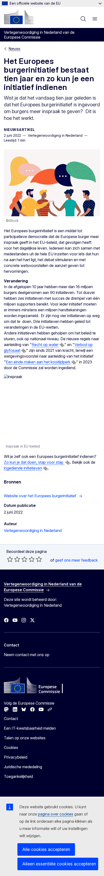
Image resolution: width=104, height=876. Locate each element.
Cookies (11, 747)
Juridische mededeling (23, 766)
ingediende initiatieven (23, 468)
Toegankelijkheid (18, 776)
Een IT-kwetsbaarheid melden (30, 728)
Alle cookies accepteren (46, 849)
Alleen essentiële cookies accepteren (59, 863)
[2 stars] (13, 559)
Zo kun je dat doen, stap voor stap (34, 462)
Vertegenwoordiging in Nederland (33, 530)
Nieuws (14, 49)
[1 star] (10, 559)
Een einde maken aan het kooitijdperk (38, 362)
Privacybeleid (15, 757)
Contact (11, 718)
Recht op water (45, 344)
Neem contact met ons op (26, 654)
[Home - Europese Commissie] (18, 17)
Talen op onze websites (24, 737)
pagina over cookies (55, 814)
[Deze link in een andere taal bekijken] (61, 345)
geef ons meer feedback (76, 560)
